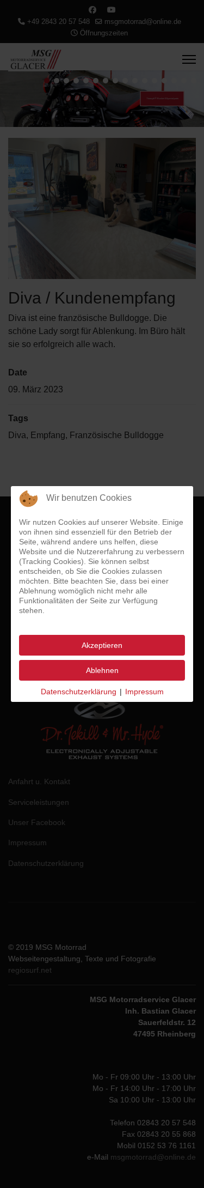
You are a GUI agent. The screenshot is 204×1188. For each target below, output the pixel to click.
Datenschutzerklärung (78, 691)
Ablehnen (102, 670)
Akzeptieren (102, 645)
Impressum (144, 691)
